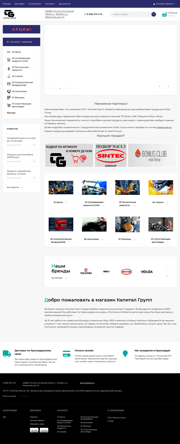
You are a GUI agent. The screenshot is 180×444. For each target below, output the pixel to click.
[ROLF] (106, 271)
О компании (34, 4)
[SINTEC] (127, 271)
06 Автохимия (87, 423)
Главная (7, 4)
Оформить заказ (37, 424)
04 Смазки (61, 432)
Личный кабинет (37, 420)
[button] (50, 89)
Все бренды (57, 278)
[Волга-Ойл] (147, 271)
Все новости (13, 187)
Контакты (50, 4)
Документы (65, 4)
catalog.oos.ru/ (164, 127)
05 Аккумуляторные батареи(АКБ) (89, 418)
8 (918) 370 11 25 (94, 14)
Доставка (19, 4)
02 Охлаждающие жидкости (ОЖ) (65, 421)
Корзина (33, 417)
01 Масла (61, 417)
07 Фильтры (86, 426)
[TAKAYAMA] (86, 271)
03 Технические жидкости (64, 427)
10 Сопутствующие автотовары (89, 431)
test (4, 417)
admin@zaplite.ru (87, 383)
